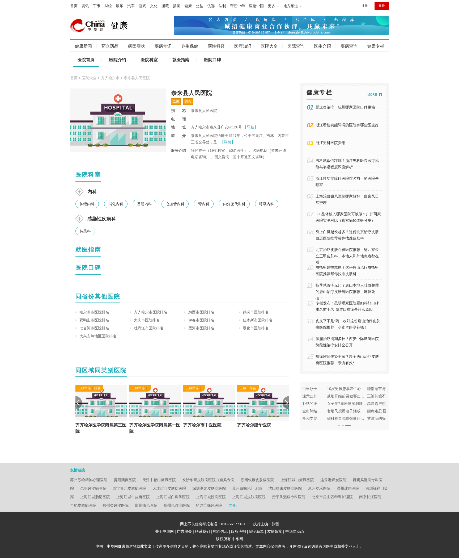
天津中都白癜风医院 (159, 480)
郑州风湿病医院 (177, 505)
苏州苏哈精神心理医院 (88, 480)
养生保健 (189, 46)
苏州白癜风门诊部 (247, 488)
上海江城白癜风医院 (297, 480)
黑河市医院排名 (201, 328)
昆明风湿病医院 (93, 488)
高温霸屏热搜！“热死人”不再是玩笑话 (334, 403)
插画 (176, 6)
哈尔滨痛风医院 (209, 505)
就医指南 (180, 59)
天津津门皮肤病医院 (169, 488)
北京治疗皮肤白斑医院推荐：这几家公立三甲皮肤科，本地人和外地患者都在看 (347, 256)
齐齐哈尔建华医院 (254, 425)
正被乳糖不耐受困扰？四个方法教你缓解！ (338, 396)
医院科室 (149, 59)
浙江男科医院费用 (330, 143)
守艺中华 (237, 6)
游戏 (142, 6)
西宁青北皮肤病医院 (129, 488)
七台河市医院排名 (94, 328)
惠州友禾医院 (319, 488)
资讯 (85, 6)
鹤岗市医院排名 (256, 312)
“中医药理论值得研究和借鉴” (369, 389)
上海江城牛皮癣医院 (133, 497)
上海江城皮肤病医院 (249, 497)
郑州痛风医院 (146, 505)
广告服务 (184, 531)
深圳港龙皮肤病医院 (209, 488)
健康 (188, 6)
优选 (211, 6)
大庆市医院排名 (147, 320)
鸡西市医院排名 (201, 312)
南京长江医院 (370, 497)
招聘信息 (220, 531)
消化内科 (115, 204)
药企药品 (109, 46)
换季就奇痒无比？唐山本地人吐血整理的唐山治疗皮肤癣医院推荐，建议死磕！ (347, 291)
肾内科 (203, 204)
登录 (382, 6)
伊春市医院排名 (201, 320)
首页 (74, 6)
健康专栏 (375, 46)
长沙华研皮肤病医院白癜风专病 (208, 480)
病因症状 (136, 46)
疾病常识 (163, 46)
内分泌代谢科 (234, 204)
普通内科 (144, 204)
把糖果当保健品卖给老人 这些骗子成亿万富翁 (383, 396)
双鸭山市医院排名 (94, 320)
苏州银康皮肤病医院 (257, 480)
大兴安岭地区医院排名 (98, 336)
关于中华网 (164, 531)
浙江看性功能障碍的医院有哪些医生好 (347, 125)
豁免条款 (256, 531)
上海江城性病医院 (211, 497)
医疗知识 (242, 46)
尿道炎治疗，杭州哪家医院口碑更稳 (345, 107)
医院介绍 (117, 59)
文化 (154, 6)
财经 (108, 6)
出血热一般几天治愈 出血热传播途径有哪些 (382, 411)
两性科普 (216, 46)
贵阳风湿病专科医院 (288, 497)
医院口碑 (212, 59)
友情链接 (274, 531)
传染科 (85, 231)
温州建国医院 (348, 488)
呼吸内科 (266, 204)
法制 (222, 6)
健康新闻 (83, 46)
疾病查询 (349, 46)
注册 (365, 6)
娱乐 (119, 6)
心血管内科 (175, 204)
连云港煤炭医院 (333, 480)
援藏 (165, 6)
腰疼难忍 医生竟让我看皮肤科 (327, 411)
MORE (372, 95)
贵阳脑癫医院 (125, 480)
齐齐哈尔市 (110, 78)
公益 (199, 6)
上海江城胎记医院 (95, 497)
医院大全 (269, 46)
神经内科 (87, 204)
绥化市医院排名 (256, 328)
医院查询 (295, 46)
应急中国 (256, 6)
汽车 (131, 6)
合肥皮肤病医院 (83, 505)
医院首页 (86, 59)
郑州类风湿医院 (116, 505)
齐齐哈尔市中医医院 (202, 425)
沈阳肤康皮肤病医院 (285, 488)
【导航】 (250, 127)
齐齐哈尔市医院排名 (150, 312)
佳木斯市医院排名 (258, 320)
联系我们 (202, 531)
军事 (96, 6)
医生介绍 (322, 46)
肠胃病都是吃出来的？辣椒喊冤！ (374, 403)
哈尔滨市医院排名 (94, 312)
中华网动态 (294, 531)
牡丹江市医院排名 (149, 328)
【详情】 (227, 142)
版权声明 (238, 531)
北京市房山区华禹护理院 (332, 497)
